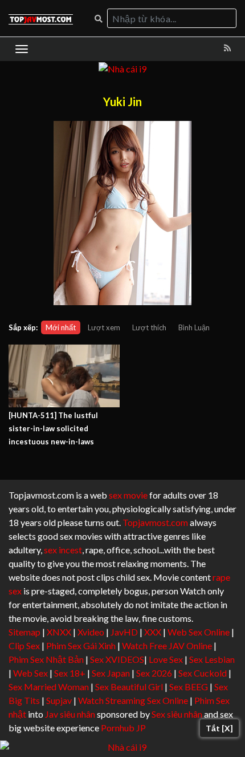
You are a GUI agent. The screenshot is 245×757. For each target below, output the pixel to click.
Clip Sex (24, 645)
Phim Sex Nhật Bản (46, 659)
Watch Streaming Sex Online (133, 700)
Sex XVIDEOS (117, 659)
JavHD (124, 631)
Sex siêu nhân (177, 714)
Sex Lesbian (212, 659)
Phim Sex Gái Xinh (81, 645)
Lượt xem (104, 327)
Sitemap (24, 631)
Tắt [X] (219, 728)
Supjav (59, 700)
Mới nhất (61, 327)
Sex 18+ (69, 672)
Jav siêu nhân (70, 714)
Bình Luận (194, 327)
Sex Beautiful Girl (129, 686)
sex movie (128, 494)
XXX (152, 631)
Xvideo (90, 631)
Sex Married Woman (49, 686)
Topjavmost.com (155, 522)
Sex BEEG (188, 686)
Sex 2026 (154, 672)
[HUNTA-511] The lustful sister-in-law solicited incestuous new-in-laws (53, 428)
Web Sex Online (199, 631)
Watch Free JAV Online (167, 645)
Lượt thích (149, 327)
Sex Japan (111, 672)
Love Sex (166, 659)
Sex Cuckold (202, 672)
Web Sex (30, 672)
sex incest (63, 549)
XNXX (59, 631)
